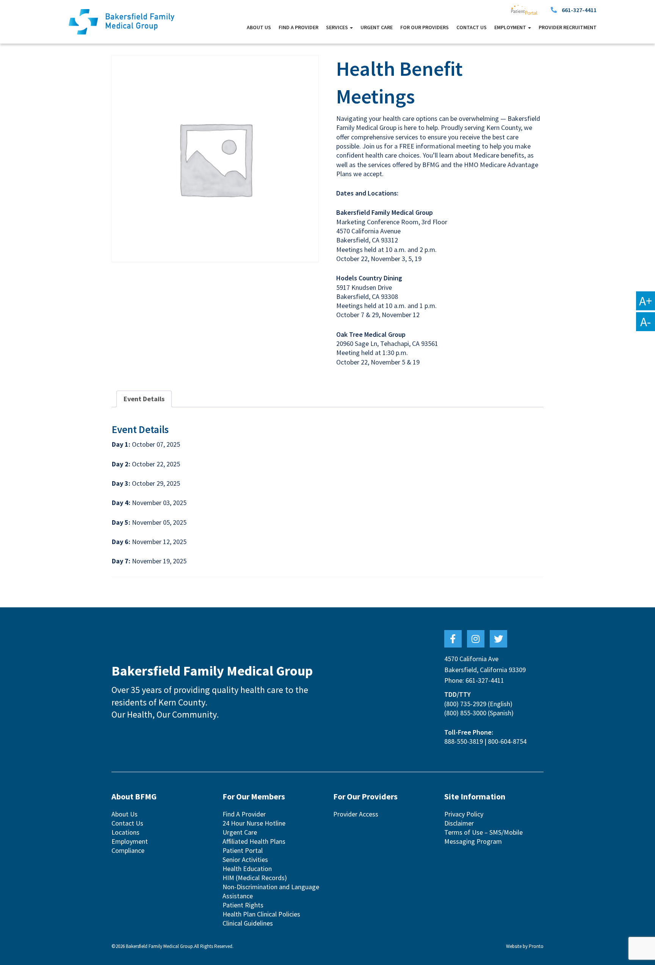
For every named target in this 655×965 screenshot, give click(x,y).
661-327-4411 (579, 10)
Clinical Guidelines (248, 923)
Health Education (247, 868)
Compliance (127, 850)
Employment (129, 841)
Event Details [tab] (144, 398)
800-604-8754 (507, 741)
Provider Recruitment (568, 27)
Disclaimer (459, 823)
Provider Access (355, 814)
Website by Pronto (525, 946)
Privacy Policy (463, 814)
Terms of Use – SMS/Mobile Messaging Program (483, 837)
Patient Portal (243, 850)
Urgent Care (376, 27)
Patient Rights (243, 905)
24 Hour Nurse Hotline (254, 823)
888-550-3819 (463, 741)
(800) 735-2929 (465, 703)
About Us (259, 27)
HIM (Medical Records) (255, 877)
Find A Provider (298, 27)
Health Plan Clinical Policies (261, 914)
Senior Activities (245, 859)
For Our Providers (424, 27)
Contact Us (471, 27)
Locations (125, 832)
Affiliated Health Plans (254, 841)
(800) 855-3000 (465, 713)
